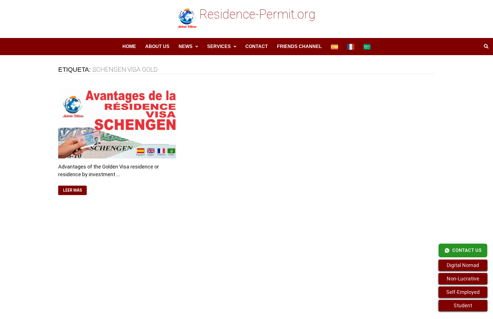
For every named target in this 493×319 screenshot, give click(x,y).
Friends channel (299, 46)
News (186, 46)
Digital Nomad (463, 265)
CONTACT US (467, 250)
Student (463, 305)
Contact (256, 46)
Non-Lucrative (463, 279)
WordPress (179, 249)
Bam (199, 249)
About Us (157, 46)
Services (219, 46)
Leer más (75, 190)
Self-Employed (463, 292)
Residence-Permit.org (257, 14)
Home (129, 46)
